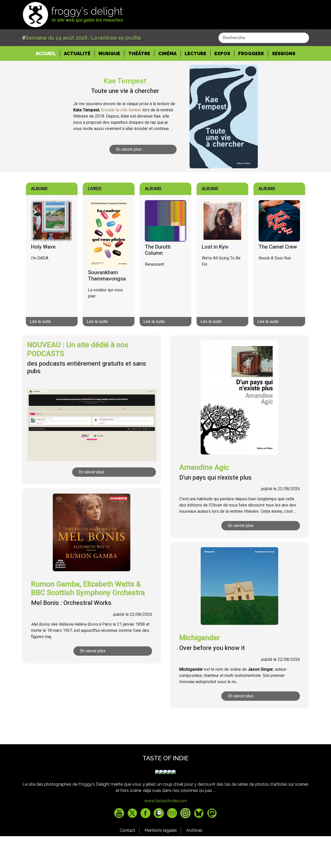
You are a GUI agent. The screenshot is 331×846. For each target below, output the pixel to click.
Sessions (283, 53)
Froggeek (251, 53)
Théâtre (139, 53)
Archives (194, 830)
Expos (222, 53)
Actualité (77, 53)
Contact (127, 830)
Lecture (195, 53)
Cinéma (167, 53)
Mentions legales (161, 830)
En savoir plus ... (130, 149)
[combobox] (263, 37)
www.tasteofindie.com (165, 800)
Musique (109, 53)
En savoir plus (91, 471)
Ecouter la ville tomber (121, 109)
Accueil (48, 53)
